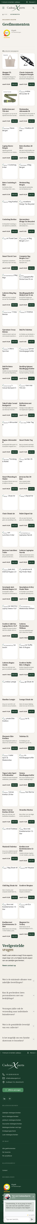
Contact (4, 1170)
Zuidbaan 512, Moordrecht (15, 1082)
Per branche (6, 1152)
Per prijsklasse (7, 1156)
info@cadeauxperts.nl (13, 1078)
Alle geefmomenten (8, 1148)
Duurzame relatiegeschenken (12, 1124)
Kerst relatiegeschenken (10, 1116)
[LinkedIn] (4, 1099)
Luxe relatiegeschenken (10, 1135)
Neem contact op (9, 965)
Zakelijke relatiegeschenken (11, 1113)
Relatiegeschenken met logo (11, 1127)
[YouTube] (10, 1099)
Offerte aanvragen (13, 1090)
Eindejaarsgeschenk (9, 1131)
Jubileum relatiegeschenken (11, 1120)
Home (5, 14)
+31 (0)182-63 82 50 (12, 1074)
